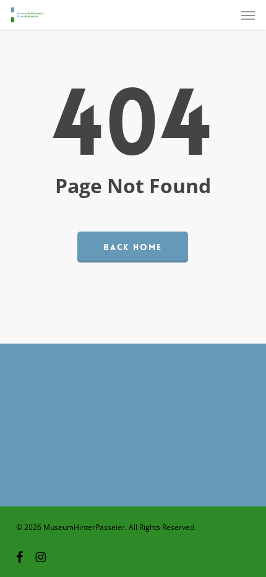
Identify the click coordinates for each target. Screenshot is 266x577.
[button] (248, 15)
